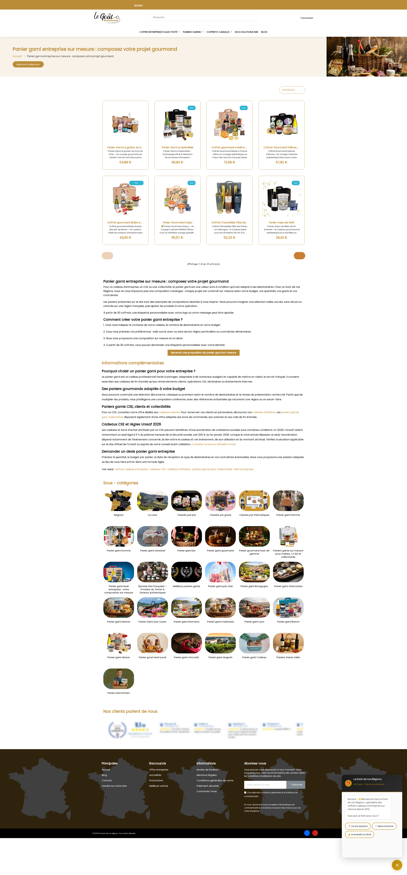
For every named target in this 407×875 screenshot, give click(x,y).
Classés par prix (186, 515)
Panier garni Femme (288, 515)
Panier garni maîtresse (220, 621)
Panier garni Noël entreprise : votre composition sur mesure (118, 589)
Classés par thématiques (254, 515)
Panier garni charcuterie (288, 586)
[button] (28, 64)
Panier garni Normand (186, 621)
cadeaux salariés (169, 412)
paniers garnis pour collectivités (212, 469)
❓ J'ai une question (358, 826)
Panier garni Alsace (118, 657)
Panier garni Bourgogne (254, 586)
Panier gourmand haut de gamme (254, 552)
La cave (152, 515)
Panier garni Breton (288, 621)
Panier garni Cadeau (254, 657)
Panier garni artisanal (152, 550)
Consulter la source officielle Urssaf (214, 444)
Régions (118, 515)
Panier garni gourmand (220, 550)
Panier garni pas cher (220, 586)
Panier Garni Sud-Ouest (152, 621)
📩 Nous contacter (384, 826)
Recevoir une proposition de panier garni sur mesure (203, 352)
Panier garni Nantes (118, 621)
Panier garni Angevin (220, 657)
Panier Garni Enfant (118, 693)
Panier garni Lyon (254, 621)
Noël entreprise (243, 469)
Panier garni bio (186, 550)
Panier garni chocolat (186, 657)
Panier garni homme (119, 550)
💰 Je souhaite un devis (359, 834)
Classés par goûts (220, 515)
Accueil (17, 56)
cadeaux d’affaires (264, 412)
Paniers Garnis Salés (288, 657)
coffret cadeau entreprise (131, 469)
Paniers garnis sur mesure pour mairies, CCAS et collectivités (288, 554)
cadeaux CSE (158, 469)
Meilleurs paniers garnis (186, 586)
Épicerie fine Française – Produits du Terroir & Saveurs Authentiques (152, 589)
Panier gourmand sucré (152, 657)
